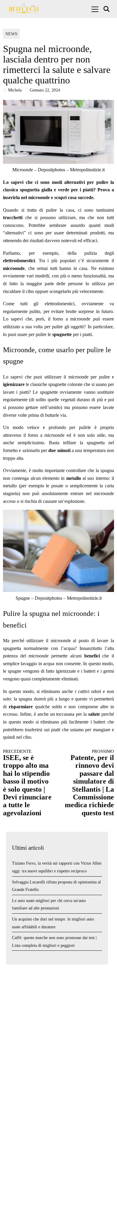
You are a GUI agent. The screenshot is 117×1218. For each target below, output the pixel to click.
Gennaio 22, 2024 (45, 90)
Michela (15, 90)
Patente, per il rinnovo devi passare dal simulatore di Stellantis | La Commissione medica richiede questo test (89, 783)
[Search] (107, 9)
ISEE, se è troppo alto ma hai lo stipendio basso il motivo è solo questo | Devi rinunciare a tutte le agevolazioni (27, 783)
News (11, 34)
